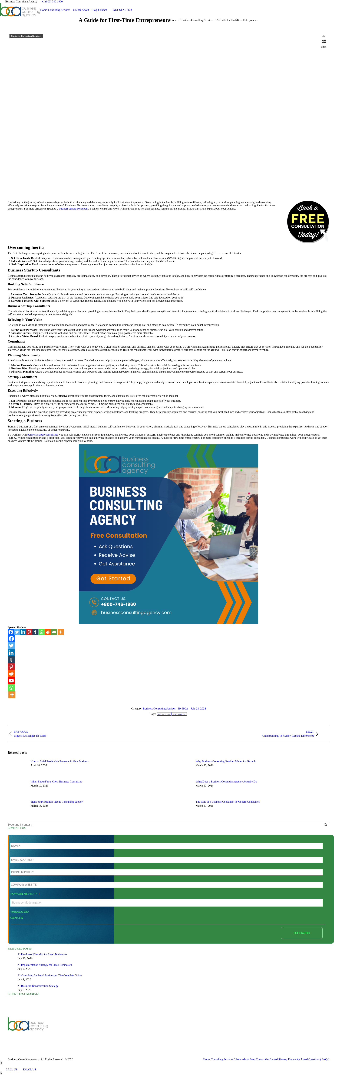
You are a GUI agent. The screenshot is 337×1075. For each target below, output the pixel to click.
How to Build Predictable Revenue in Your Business (60, 761)
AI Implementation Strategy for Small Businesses (44, 964)
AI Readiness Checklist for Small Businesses (42, 954)
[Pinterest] (29, 632)
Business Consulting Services (26, 36)
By (183, 708)
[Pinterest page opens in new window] (119, 1031)
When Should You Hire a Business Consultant (56, 781)
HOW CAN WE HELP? (25, 893)
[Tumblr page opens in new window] (113, 1031)
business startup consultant (73, 208)
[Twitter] (17, 632)
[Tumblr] (35, 632)
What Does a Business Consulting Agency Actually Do (226, 781)
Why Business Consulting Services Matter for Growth (226, 761)
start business (179, 714)
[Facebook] (11, 632)
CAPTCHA (16, 918)
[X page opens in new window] (98, 1031)
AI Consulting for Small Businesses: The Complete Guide (49, 975)
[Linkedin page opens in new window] (108, 1031)
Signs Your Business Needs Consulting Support (57, 801)
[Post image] (17, 768)
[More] (60, 632)
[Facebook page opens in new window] (92, 1031)
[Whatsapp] (41, 632)
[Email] (54, 632)
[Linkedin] (23, 632)
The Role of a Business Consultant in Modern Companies (228, 801)
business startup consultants (42, 434)
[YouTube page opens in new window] (103, 1031)
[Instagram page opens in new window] (124, 1031)
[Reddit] (48, 632)
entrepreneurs (164, 714)
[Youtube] (11, 680)
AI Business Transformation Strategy (37, 985)
